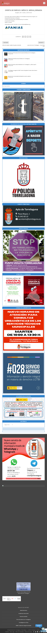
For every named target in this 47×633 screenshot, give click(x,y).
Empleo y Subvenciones (27, 12)
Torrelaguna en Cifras (23, 622)
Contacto (7, 631)
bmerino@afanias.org (26, 24)
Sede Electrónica (23, 610)
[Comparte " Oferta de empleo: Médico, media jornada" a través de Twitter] (25, 36)
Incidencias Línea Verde (23, 613)
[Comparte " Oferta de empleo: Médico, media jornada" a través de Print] (30, 36)
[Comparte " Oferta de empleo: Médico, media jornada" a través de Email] (28, 36)
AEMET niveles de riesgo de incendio (23, 625)
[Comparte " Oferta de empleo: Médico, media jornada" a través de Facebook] (23, 36)
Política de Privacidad (19, 631)
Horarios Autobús (23, 616)
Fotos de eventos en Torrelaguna (23, 619)
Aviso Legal (12, 631)
